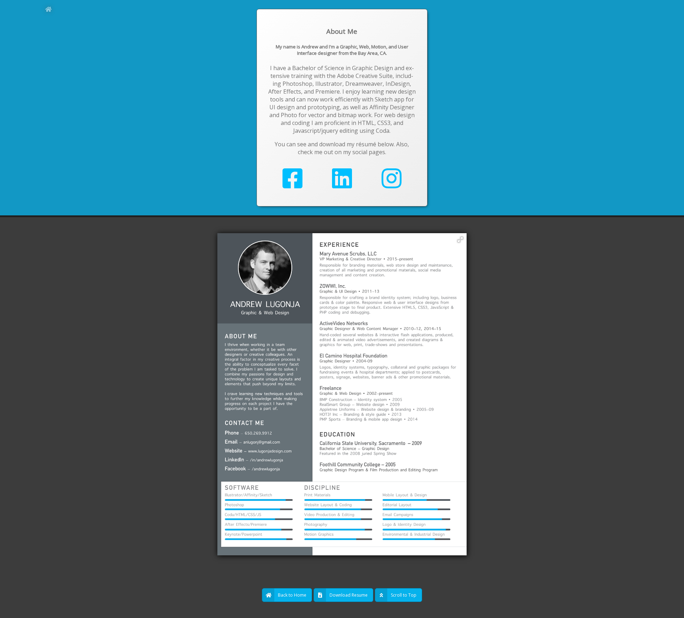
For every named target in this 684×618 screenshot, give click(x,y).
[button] (460, 239)
